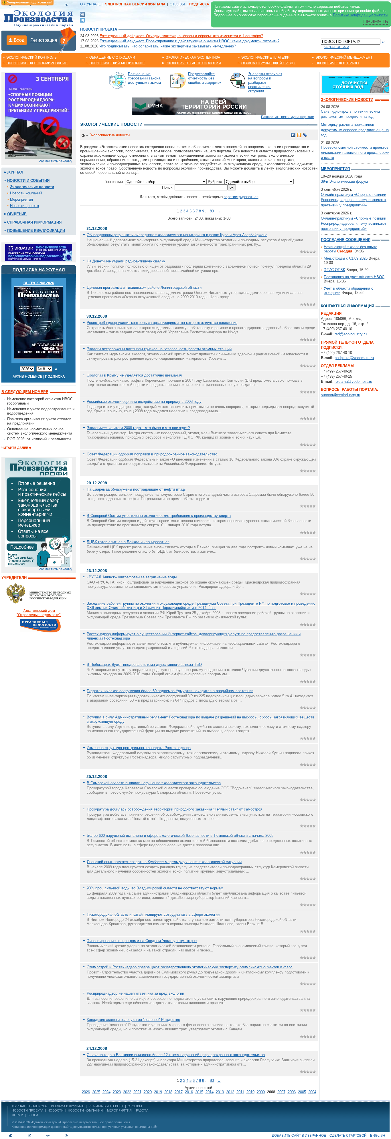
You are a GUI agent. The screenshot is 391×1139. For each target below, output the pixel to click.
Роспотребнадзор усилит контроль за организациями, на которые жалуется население (162, 322)
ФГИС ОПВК (334, 270)
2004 (312, 1092)
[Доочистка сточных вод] (355, 84)
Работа (142, 1110)
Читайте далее (14, 447)
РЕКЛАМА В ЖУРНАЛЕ (67, 1106)
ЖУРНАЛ (18, 1106)
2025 (96, 1092)
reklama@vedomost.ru (353, 381)
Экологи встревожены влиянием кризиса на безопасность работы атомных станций (159, 349)
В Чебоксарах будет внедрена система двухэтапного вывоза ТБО (144, 664)
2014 (210, 1092)
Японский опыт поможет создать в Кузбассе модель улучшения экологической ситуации (164, 862)
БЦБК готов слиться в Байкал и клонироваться (128, 542)
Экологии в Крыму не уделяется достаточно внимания (134, 375)
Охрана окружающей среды (268, 63)
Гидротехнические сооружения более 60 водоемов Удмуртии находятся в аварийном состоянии (170, 691)
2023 (117, 1092)
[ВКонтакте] (82, 14)
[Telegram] (82, 19)
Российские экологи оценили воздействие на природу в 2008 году (144, 401)
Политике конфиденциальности (360, 15)
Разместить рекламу (55, 161)
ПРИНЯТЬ (375, 21)
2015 (199, 1092)
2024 (106, 1092)
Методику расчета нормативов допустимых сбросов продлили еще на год (355, 129)
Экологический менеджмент (343, 57)
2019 (158, 1092)
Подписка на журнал (39, 269)
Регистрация (43, 40)
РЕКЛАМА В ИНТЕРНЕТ (105, 1106)
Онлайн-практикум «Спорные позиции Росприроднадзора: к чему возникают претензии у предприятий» (353, 199)
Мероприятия (21, 199)
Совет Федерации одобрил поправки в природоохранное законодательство (152, 454)
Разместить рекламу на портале (287, 117)
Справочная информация (34, 222)
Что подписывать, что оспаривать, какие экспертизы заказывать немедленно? (167, 46)
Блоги (32, 1115)
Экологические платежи (265, 57)
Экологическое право (337, 63)
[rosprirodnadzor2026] (38, 115)
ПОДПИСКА (38, 1106)
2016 (189, 1092)
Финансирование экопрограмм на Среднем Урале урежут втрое (142, 941)
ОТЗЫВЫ (177, 4)
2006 (292, 1092)
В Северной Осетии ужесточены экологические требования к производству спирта (159, 515)
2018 (168, 1092)
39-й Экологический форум (344, 181)
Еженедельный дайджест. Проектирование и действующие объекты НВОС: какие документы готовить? (189, 41)
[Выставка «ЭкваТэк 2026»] (38, 252)
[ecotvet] (38, 512)
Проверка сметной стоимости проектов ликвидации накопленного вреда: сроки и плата (355, 152)
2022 (127, 1092)
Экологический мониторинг (117, 63)
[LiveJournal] (305, 135)
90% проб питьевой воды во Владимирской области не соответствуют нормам (155, 888)
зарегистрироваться (241, 197)
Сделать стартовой (348, 1136)
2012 (230, 1092)
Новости (56, 1110)
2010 (250, 1092)
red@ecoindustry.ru (351, 334)
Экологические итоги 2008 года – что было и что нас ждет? (138, 428)
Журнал (15, 172)
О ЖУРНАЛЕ (90, 4)
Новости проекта (98, 29)
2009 (261, 1092)
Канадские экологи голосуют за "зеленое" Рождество (133, 1019)
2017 (179, 1092)
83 (212, 211)
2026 (86, 1092)
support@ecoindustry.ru (340, 395)
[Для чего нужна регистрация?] (63, 40)
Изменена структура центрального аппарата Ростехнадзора (139, 748)
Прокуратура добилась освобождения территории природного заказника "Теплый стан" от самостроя (174, 809)
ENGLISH (377, 1136)
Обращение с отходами (112, 57)
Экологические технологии (193, 63)
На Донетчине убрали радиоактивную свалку (126, 261)
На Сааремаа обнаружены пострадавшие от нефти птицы (136, 489)
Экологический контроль (31, 57)
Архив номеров (27, 377)
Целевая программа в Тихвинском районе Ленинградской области (144, 287)
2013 (220, 1092)
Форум (17, 1115)
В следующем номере (24, 392)
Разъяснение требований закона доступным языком (144, 78)
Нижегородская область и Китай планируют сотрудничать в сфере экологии (153, 914)
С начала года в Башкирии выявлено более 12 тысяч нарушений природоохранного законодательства (176, 1055)
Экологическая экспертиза (193, 57)
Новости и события (28, 180)
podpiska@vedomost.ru (354, 358)
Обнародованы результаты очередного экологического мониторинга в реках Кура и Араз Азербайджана (177, 235)
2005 (302, 1092)
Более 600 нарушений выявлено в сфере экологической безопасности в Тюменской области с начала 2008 (180, 835)
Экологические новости (32, 187)
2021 (137, 1092)
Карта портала (336, 47)
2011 (240, 1092)
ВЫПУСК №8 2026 (38, 283)
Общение (17, 214)
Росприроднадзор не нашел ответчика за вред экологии (135, 993)
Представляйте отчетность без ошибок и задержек (204, 78)
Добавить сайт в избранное (299, 1136)
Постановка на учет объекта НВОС (354, 277)
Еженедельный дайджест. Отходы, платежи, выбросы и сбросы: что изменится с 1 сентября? (181, 36)
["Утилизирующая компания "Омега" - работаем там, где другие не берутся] (199, 105)
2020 (148, 1092)
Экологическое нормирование (37, 63)
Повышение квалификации (36, 230)
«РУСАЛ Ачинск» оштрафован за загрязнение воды (132, 577)
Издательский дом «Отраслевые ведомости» (64, 1122)
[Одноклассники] (299, 135)
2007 (281, 1092)
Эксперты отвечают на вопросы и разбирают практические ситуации (265, 82)
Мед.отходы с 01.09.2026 (346, 258)
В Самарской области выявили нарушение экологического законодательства (154, 783)
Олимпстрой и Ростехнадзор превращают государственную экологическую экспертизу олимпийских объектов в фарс (190, 967)
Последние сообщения (345, 240)
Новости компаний (26, 193)
